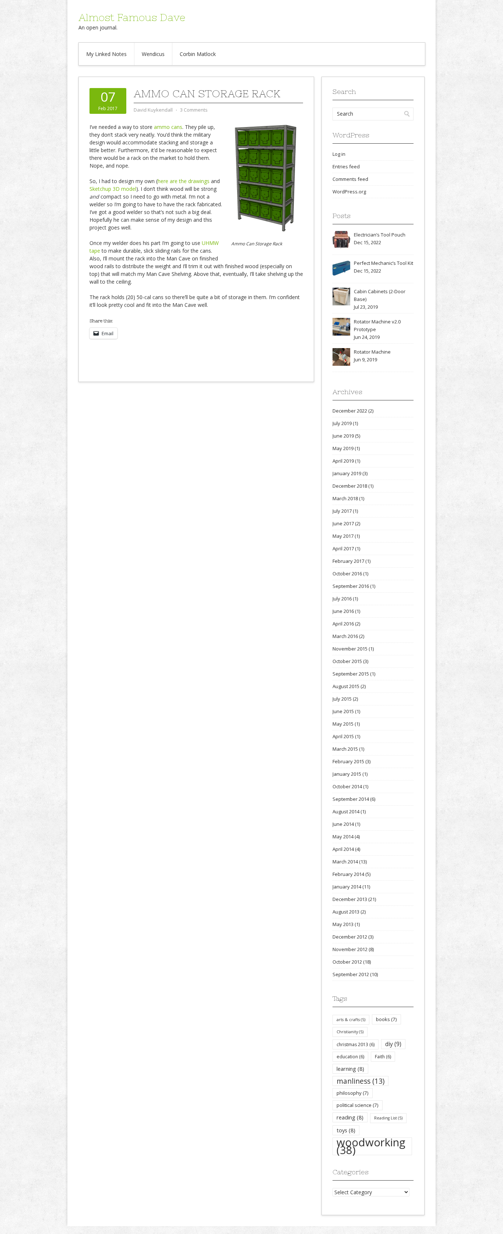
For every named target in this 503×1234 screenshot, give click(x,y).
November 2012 (350, 949)
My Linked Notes (106, 53)
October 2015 (347, 661)
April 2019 (343, 461)
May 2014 (343, 836)
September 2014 (351, 799)
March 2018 (345, 498)
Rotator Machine (372, 351)
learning (350, 1068)
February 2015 (348, 761)
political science (358, 1105)
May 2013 (343, 924)
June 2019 (343, 435)
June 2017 (343, 523)
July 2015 (342, 698)
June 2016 (343, 611)
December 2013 (350, 899)
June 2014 (343, 824)
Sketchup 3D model (112, 188)
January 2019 (347, 473)
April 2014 (343, 849)
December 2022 (350, 410)
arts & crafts (351, 1019)
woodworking (371, 1146)
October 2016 (347, 573)
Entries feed (346, 166)
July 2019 (342, 423)
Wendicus (153, 53)
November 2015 (350, 648)
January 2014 (347, 886)
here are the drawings (184, 181)
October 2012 (347, 961)
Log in (339, 154)
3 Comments (194, 109)
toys (346, 1130)
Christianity (350, 1031)
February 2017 (348, 561)
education (350, 1057)
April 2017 (343, 548)
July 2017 (342, 511)
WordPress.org (349, 191)
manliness (360, 1081)
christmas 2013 (355, 1044)
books (386, 1019)
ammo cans (168, 126)
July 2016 (342, 598)
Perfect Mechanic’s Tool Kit (383, 263)
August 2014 (346, 811)
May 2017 (343, 536)
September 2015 (351, 673)
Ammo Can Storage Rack (207, 93)
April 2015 (343, 736)
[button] (265, 178)
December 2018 (350, 486)
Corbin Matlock (198, 53)
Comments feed (350, 179)
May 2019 (343, 448)
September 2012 (351, 974)
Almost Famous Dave (131, 17)
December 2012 (350, 936)
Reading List (388, 1118)
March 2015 (345, 749)
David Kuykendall (153, 109)
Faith (383, 1057)
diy (393, 1044)
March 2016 (345, 636)
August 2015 (346, 686)
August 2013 (346, 911)
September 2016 (351, 586)
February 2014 (348, 874)
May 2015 (343, 724)
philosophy (353, 1093)
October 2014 (347, 786)
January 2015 (347, 774)
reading (350, 1117)
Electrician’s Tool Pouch (379, 234)
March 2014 (345, 861)
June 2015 (343, 711)
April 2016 (343, 623)
